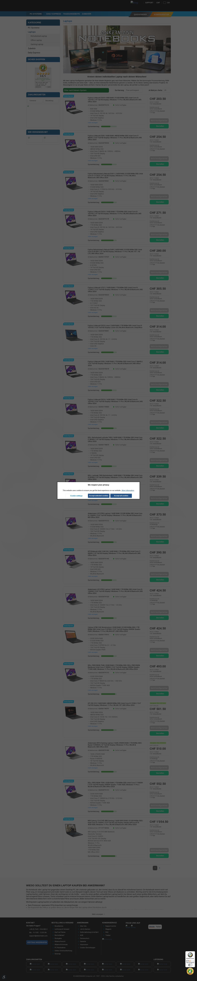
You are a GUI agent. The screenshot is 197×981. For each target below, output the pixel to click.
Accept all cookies (121, 496)
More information (128, 490)
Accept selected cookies (98, 496)
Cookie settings (76, 496)
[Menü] (193, 952)
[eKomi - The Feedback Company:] (190, 971)
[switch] (190, 965)
